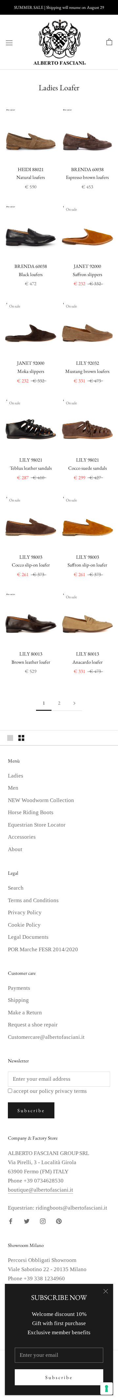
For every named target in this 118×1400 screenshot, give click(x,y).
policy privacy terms (63, 1091)
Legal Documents (28, 937)
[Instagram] (43, 1220)
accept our (50, 1091)
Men (13, 788)
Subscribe (59, 1377)
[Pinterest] (59, 1220)
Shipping (18, 1000)
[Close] (105, 1291)
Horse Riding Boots (30, 812)
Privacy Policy (25, 912)
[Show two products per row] (21, 738)
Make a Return (25, 1012)
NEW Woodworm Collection (41, 800)
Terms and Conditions (33, 900)
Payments (19, 988)
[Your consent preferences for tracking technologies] (106, 1388)
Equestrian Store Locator (37, 825)
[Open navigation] (9, 42)
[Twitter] (27, 1220)
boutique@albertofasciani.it (40, 1190)
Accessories (22, 837)
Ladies (15, 776)
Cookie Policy (24, 925)
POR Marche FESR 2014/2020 (43, 949)
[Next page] (74, 703)
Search (16, 888)
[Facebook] (10, 1220)
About (15, 849)
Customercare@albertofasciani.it (46, 1037)
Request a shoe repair (33, 1025)
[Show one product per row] (10, 738)
